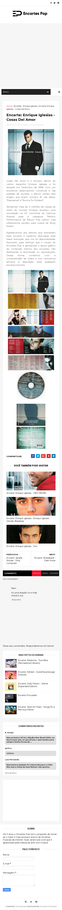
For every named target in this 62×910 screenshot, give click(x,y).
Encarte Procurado (27, 695)
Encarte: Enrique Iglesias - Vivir (21, 546)
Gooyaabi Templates (48, 906)
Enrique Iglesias (30, 106)
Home (9, 106)
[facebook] (50, 3)
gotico (8, 748)
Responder (16, 600)
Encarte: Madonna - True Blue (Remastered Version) (33, 661)
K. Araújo (9, 733)
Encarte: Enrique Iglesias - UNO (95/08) (26, 493)
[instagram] (58, 3)
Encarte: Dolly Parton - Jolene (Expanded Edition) (33, 685)
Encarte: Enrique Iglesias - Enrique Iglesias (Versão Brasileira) (27, 519)
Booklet (17, 106)
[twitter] (54, 3)
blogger (36, 573)
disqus (45, 573)
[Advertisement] (31, 55)
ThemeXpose (20, 906)
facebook (54, 573)
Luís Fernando (12, 760)
